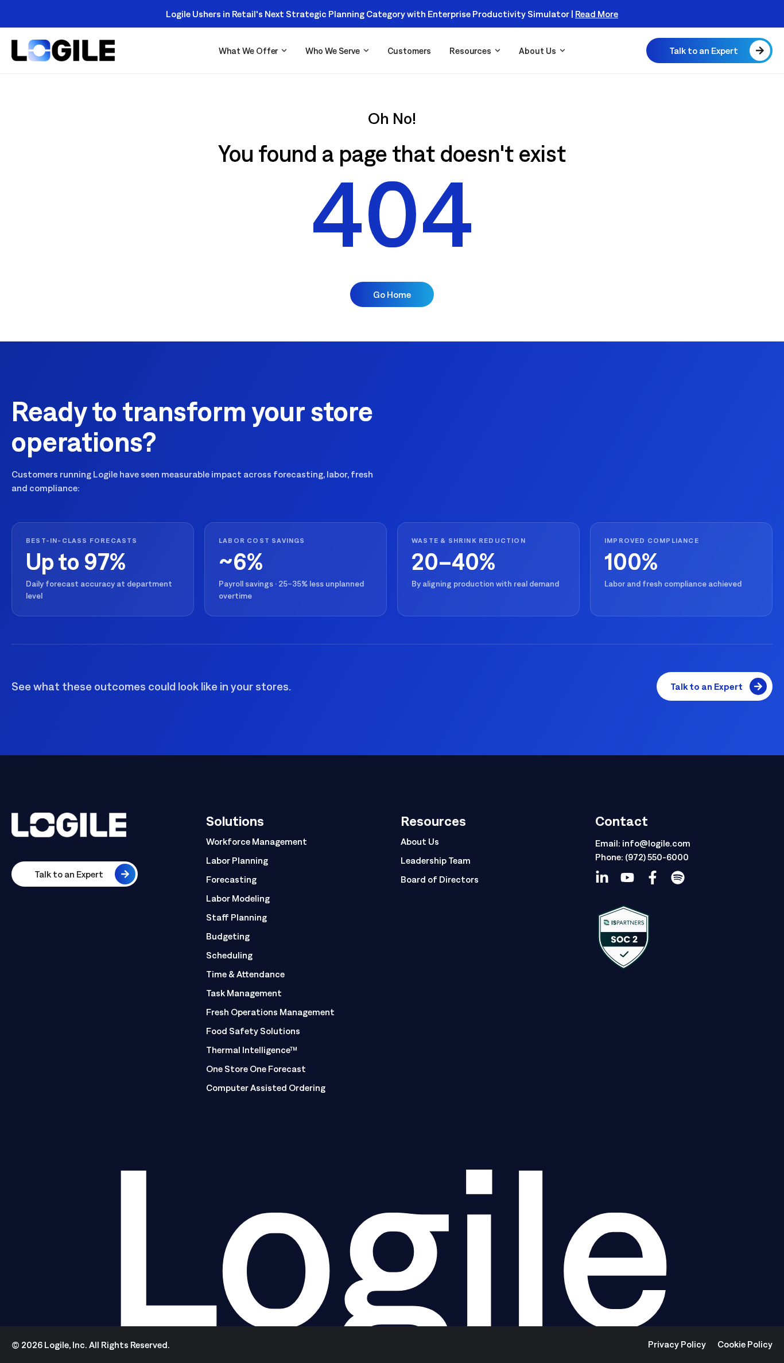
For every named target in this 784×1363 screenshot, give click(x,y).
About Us (420, 841)
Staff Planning (236, 917)
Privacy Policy (677, 1344)
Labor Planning (237, 860)
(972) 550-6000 (657, 857)
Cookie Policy (745, 1344)
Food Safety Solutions (253, 1031)
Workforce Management (256, 841)
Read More (596, 14)
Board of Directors (440, 879)
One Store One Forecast (256, 1068)
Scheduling (229, 955)
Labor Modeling (238, 898)
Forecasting (231, 879)
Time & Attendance (245, 974)
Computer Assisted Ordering (265, 1087)
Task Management (244, 993)
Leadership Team (436, 860)
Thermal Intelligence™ (252, 1049)
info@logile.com (656, 843)
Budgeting (228, 936)
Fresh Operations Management (270, 1012)
